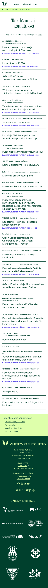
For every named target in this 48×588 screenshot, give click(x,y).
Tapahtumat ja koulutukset (17, 418)
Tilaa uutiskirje (21, 490)
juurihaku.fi (22, 465)
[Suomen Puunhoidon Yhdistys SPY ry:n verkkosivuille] (35, 526)
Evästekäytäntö (23, 479)
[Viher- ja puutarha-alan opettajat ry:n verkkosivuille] (35, 579)
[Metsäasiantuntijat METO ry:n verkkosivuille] (35, 537)
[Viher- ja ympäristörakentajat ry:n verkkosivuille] (12, 538)
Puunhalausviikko (12, 431)
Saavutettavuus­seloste (23, 473)
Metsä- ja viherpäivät (13, 428)
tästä (40, 35)
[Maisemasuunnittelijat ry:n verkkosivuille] (12, 523)
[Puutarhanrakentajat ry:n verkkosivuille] (12, 560)
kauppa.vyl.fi (22, 463)
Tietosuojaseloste (23, 476)
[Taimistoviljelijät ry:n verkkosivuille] (12, 579)
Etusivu (5, 9)
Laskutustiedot (23, 458)
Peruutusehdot (11, 425)
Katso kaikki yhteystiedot (23, 455)
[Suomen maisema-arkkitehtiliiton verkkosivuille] (35, 510)
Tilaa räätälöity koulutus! (15, 422)
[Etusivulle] (24, 5)
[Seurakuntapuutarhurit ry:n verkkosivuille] (35, 557)
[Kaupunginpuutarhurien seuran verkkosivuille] (12, 512)
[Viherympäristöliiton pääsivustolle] (4, 5)
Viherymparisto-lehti (23, 468)
